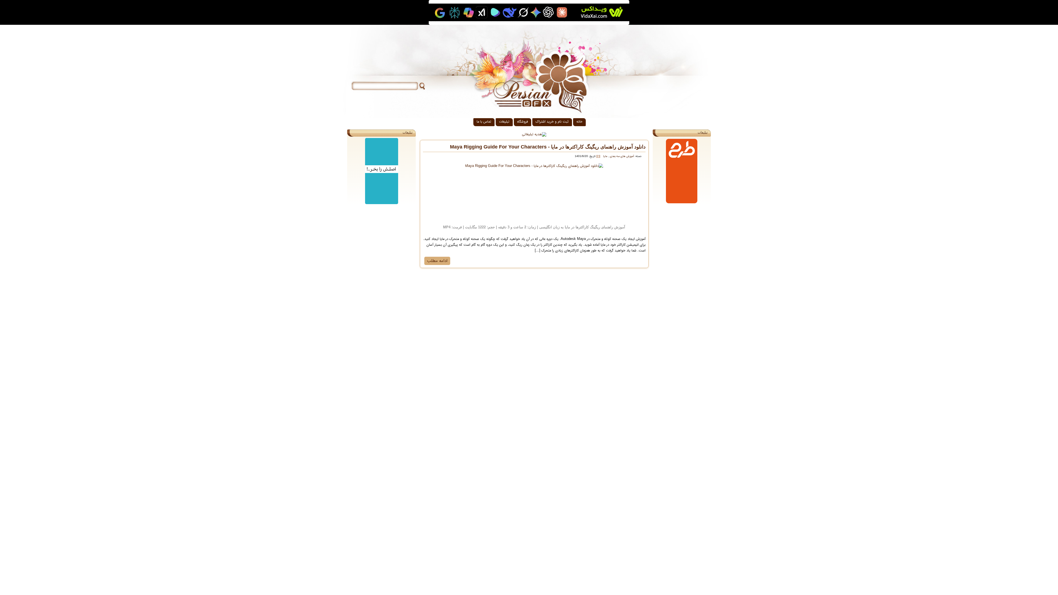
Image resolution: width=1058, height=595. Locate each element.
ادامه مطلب (437, 261)
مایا (605, 156)
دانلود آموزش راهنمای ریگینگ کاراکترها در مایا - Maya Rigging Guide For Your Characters (548, 147)
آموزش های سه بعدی (621, 156)
